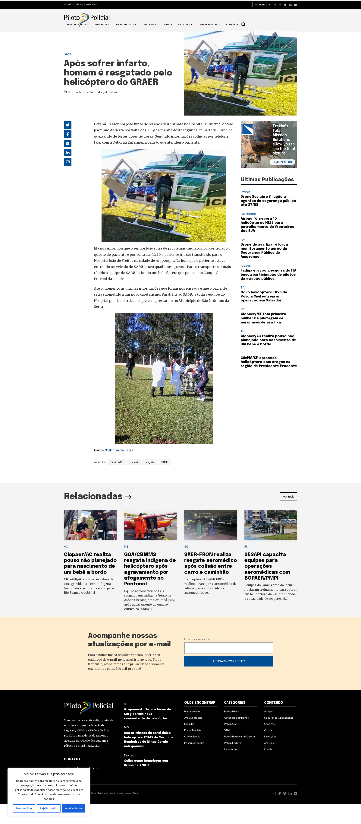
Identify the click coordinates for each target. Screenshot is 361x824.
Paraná (134, 462)
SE (126, 704)
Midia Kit (189, 724)
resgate (150, 462)
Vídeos (167, 24)
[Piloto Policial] (86, 16)
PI (245, 547)
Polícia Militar (231, 711)
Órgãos (232, 24)
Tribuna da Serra (119, 450)
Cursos (268, 730)
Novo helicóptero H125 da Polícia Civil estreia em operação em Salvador (264, 296)
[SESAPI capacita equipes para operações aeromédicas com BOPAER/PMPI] (270, 525)
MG (126, 727)
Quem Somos (208, 24)
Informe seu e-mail (197, 639)
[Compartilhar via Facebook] (67, 134)
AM (243, 240)
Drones (148, 24)
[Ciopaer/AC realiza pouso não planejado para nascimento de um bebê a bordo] (90, 525)
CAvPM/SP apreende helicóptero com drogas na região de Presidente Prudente (269, 362)
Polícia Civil (230, 724)
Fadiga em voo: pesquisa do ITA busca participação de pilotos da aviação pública (268, 274)
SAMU (68, 54)
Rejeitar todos (49, 808)
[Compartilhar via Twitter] (67, 125)
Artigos (101, 24)
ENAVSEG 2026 (76, 24)
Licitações (270, 736)
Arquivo (184, 24)
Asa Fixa (269, 743)
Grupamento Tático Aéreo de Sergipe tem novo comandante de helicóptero (147, 714)
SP (242, 353)
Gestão (268, 749)
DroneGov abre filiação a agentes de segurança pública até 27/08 (268, 201)
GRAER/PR (117, 462)
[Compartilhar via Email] (67, 162)
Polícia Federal (233, 743)
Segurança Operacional (278, 717)
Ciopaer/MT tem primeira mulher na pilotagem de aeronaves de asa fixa (263, 318)
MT (243, 309)
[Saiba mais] (269, 144)
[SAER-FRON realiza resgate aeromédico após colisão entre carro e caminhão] (210, 525)
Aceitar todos (73, 808)
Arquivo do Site (193, 717)
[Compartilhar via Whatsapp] (67, 143)
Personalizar (23, 808)
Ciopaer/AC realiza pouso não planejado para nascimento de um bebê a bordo (268, 340)
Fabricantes (248, 214)
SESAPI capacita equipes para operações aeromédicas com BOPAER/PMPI (267, 566)
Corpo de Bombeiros (236, 717)
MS (126, 547)
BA (243, 287)
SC (186, 547)
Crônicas (269, 724)
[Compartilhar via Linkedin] (67, 152)
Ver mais (288, 496)
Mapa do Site (192, 711)
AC (243, 331)
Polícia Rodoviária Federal (239, 736)
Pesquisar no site (194, 743)
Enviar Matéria (192, 730)
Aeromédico (125, 24)
